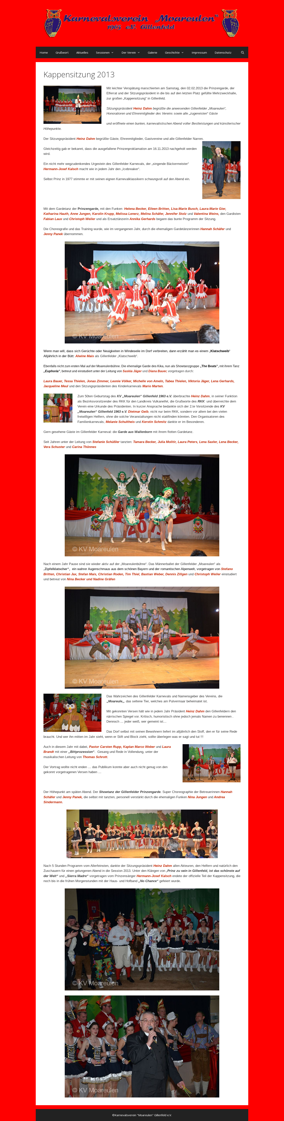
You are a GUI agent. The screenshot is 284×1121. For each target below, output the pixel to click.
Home (44, 52)
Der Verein (129, 52)
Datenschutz (223, 52)
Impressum (199, 52)
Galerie (152, 52)
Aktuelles (82, 52)
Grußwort (62, 52)
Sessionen (103, 52)
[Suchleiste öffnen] (242, 52)
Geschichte (172, 52)
